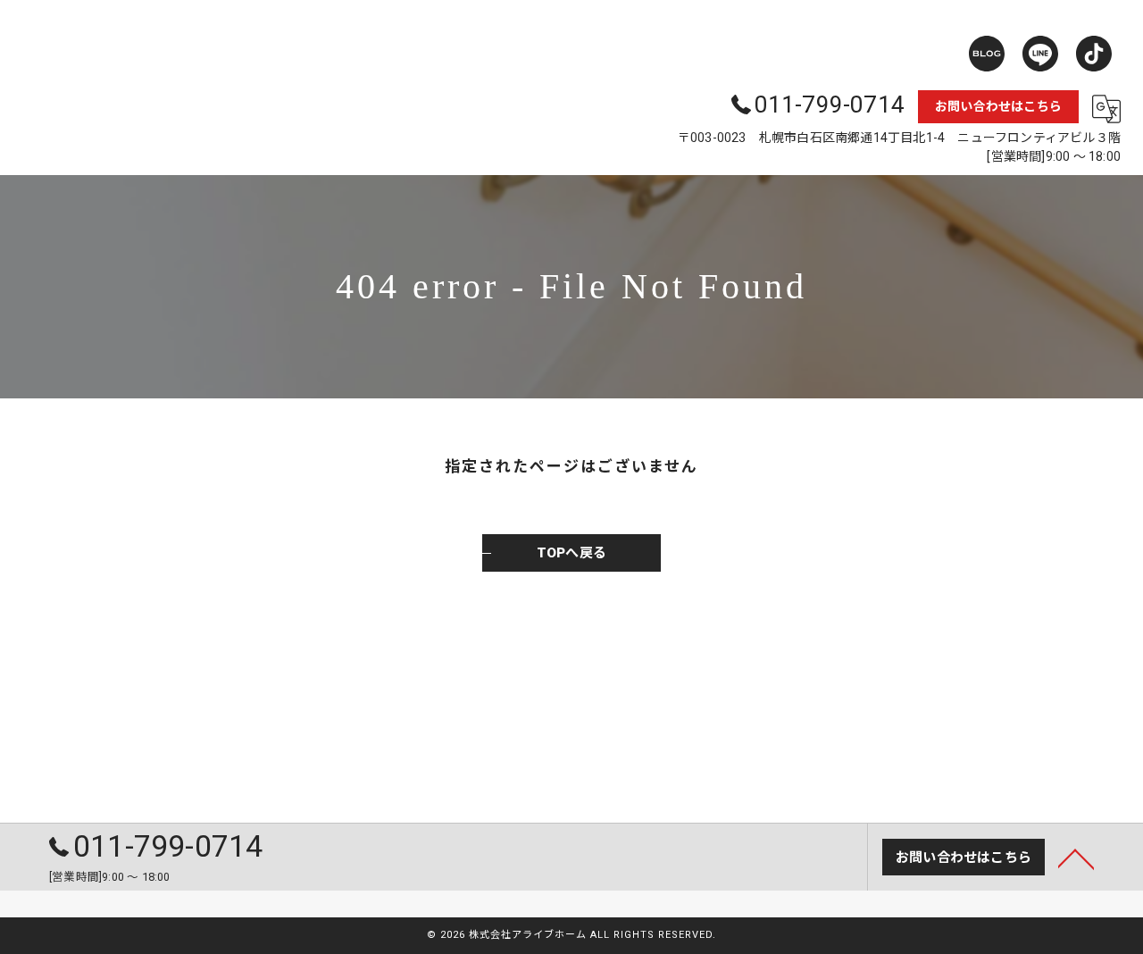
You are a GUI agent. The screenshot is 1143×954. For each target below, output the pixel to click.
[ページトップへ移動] (1076, 857)
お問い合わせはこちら (998, 106)
